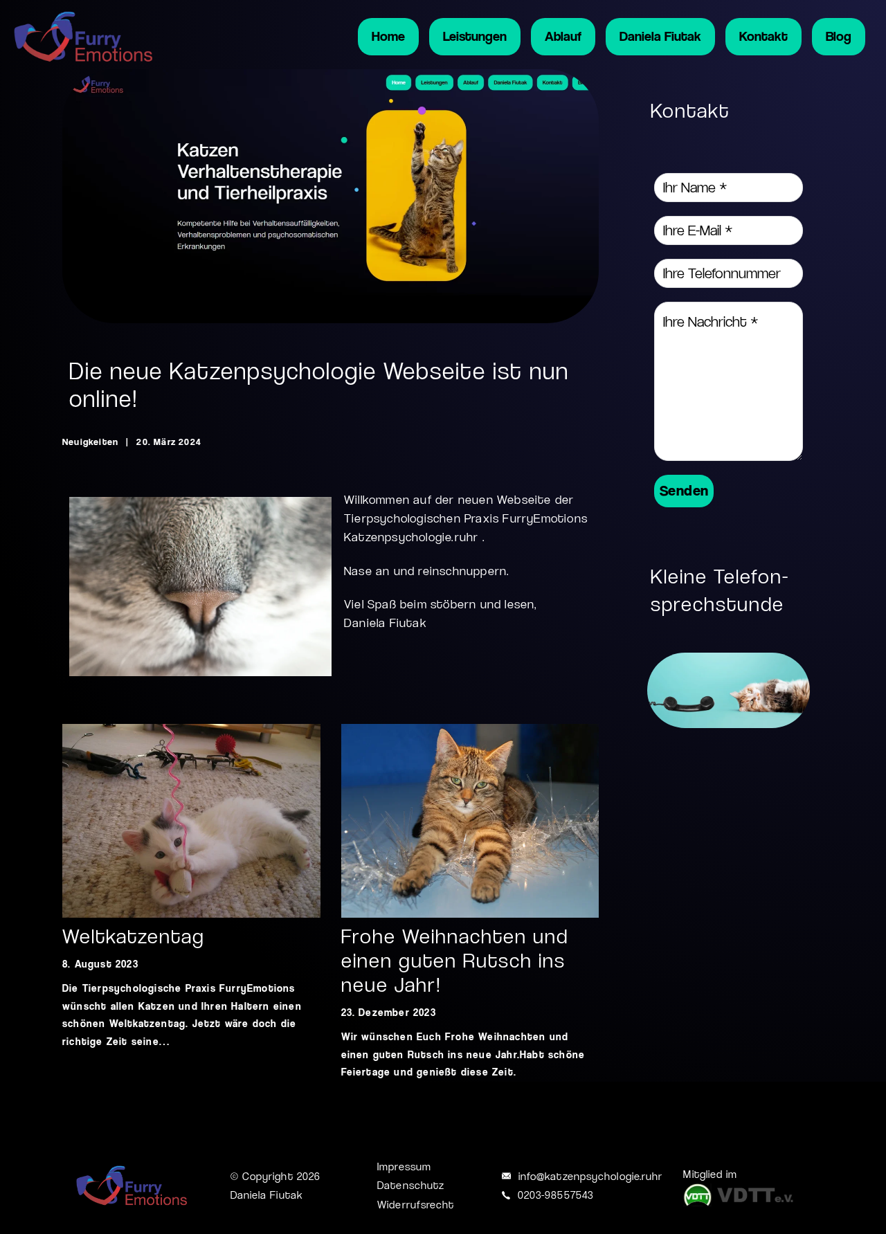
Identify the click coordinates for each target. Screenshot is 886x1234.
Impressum (404, 1166)
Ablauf (563, 36)
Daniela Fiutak (660, 36)
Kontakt (763, 36)
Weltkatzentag (133, 936)
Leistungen (475, 36)
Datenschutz (410, 1185)
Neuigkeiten (90, 442)
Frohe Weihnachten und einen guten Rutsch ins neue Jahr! (454, 960)
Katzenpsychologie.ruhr (411, 537)
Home (388, 36)
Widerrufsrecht (415, 1204)
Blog (838, 36)
